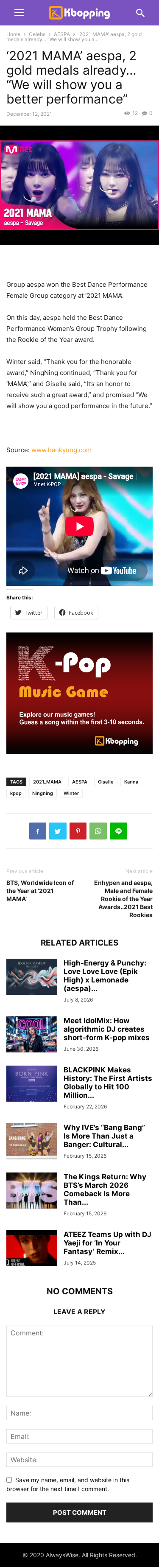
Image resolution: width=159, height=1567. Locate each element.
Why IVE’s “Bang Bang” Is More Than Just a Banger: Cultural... (104, 1136)
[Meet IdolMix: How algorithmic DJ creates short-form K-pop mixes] (31, 1035)
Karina (131, 782)
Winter (71, 793)
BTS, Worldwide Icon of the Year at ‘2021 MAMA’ (40, 890)
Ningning (42, 793)
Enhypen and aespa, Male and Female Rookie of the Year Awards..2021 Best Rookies (123, 898)
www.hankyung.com (61, 450)
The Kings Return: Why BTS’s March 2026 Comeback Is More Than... (105, 1189)
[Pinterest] (78, 831)
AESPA (62, 34)
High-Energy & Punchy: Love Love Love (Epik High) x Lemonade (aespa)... (105, 976)
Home (13, 34)
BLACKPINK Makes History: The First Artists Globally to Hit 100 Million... (108, 1083)
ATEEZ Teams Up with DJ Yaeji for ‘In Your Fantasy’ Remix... (107, 1243)
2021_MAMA (47, 782)
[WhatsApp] (98, 831)
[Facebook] (37, 831)
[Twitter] (58, 831)
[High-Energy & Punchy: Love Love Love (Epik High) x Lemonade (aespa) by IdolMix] (31, 977)
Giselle (106, 782)
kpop (16, 793)
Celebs (37, 34)
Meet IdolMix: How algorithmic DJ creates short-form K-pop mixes (107, 1029)
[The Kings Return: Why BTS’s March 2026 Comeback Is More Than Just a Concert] (31, 1191)
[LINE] (118, 831)
